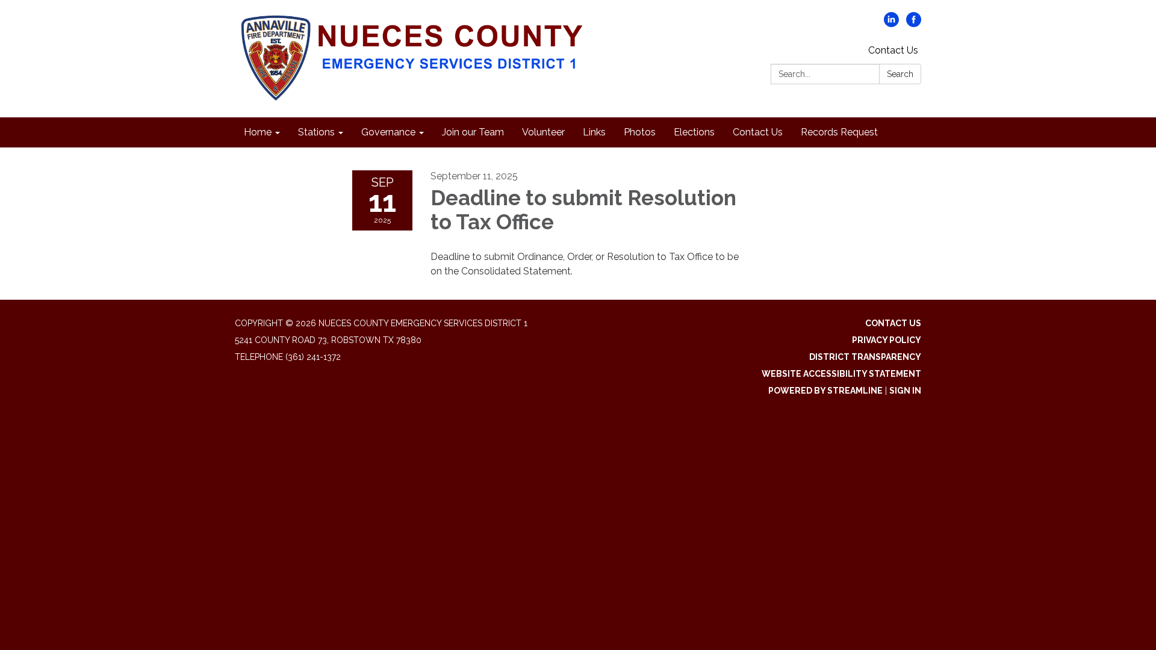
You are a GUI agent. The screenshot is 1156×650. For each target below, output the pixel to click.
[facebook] (913, 23)
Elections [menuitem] (694, 132)
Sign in (905, 390)
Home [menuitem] (258, 132)
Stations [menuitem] (316, 132)
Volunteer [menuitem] (543, 132)
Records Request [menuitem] (839, 132)
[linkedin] (891, 23)
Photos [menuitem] (640, 132)
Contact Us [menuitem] (758, 132)
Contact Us (893, 50)
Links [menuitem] (594, 132)
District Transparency (865, 357)
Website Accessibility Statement (841, 374)
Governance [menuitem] (388, 132)
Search (900, 74)
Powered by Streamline (825, 390)
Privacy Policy (886, 340)
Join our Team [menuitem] (473, 132)
